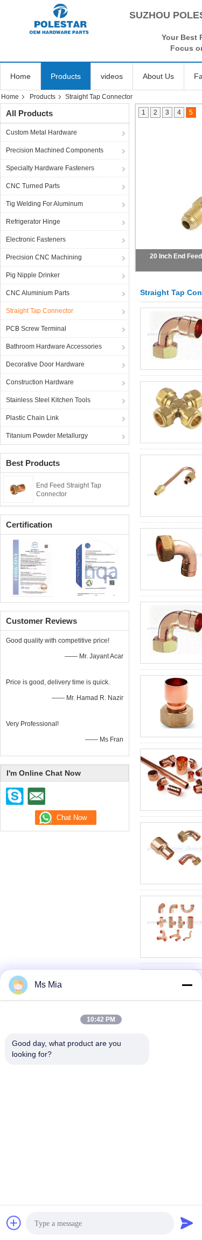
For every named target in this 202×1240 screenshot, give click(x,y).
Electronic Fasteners (36, 239)
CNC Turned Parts (33, 186)
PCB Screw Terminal (36, 328)
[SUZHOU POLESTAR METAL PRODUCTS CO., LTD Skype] (15, 796)
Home (20, 76)
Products (66, 76)
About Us (158, 76)
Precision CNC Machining (44, 257)
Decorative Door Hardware (45, 364)
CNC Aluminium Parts (37, 293)
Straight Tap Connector (39, 311)
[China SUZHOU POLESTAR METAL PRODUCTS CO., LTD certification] (33, 567)
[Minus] (186, 984)
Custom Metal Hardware (41, 132)
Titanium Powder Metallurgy (47, 435)
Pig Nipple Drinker (33, 275)
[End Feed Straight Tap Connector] (18, 488)
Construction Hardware (40, 382)
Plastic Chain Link (32, 418)
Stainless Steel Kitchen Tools (48, 400)
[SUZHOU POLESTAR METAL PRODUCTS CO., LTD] (59, 19)
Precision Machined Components (54, 150)
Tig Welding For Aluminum (44, 204)
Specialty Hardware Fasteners (50, 168)
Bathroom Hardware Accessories (54, 346)
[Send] (187, 1223)
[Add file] (14, 1223)
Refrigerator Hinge (33, 221)
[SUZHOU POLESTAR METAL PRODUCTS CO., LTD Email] (36, 796)
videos (112, 76)
